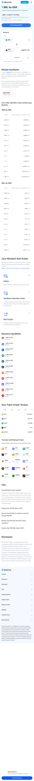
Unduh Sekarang (17, 778)
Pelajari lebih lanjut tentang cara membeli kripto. (15, 268)
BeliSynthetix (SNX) (16, 25)
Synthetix (8, 72)
